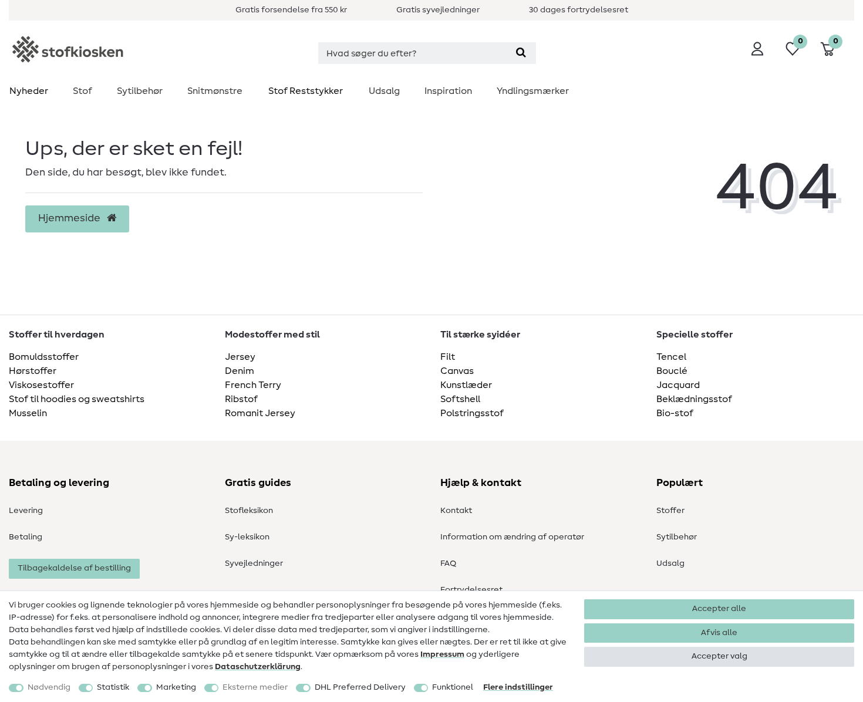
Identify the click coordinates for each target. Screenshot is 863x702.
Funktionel (452, 687)
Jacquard (678, 385)
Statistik (113, 687)
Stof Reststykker (305, 91)
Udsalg (384, 91)
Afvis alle (719, 633)
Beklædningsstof (694, 399)
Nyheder (28, 91)
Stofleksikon (249, 511)
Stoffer (670, 511)
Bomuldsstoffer (44, 357)
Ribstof (241, 399)
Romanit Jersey (260, 413)
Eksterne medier (255, 687)
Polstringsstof (472, 413)
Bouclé (671, 371)
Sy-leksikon (247, 537)
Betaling (25, 537)
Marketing (176, 687)
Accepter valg (719, 656)
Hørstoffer (32, 371)
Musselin (28, 413)
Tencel (671, 357)
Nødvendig (49, 687)
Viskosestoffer (41, 385)
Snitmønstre (214, 91)
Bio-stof (674, 413)
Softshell (460, 399)
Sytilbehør (140, 91)
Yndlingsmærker (533, 91)
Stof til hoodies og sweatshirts (76, 399)
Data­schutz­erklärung (258, 667)
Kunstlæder (466, 385)
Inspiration (448, 91)
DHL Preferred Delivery (360, 687)
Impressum (442, 654)
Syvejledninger (254, 563)
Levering (26, 511)
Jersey (240, 357)
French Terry (253, 385)
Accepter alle (719, 609)
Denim (239, 371)
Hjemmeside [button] (70, 218)
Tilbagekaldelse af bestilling (74, 568)
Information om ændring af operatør (512, 537)
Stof (82, 91)
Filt (447, 357)
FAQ (448, 563)
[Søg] (521, 53)
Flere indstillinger (518, 687)
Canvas (457, 371)
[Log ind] (757, 49)
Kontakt (456, 511)
